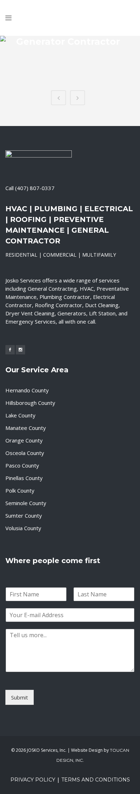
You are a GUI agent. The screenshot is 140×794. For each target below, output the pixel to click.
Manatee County (25, 427)
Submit (19, 697)
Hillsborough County (30, 402)
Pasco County (22, 465)
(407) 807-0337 (35, 188)
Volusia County (23, 528)
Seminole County (25, 503)
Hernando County (27, 390)
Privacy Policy (32, 779)
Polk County (19, 490)
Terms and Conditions (95, 779)
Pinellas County (24, 477)
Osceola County (24, 452)
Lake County (20, 415)
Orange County (24, 440)
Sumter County (23, 515)
